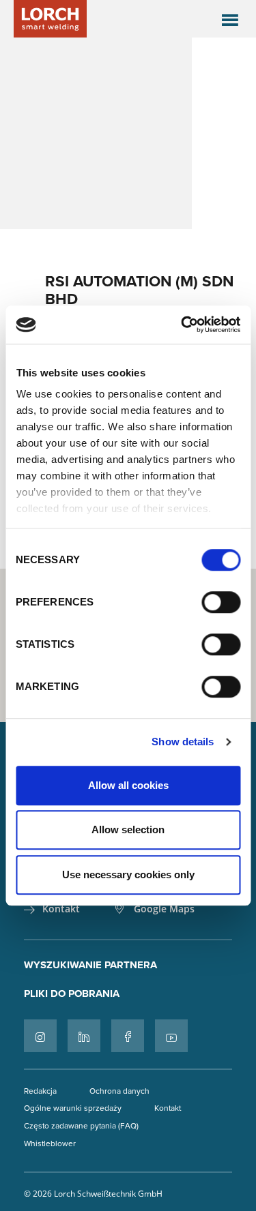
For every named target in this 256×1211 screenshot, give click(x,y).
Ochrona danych (119, 1090)
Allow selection (128, 829)
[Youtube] (171, 1035)
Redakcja (40, 1090)
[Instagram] (40, 1035)
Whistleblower (50, 1143)
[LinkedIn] (84, 1035)
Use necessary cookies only (128, 874)
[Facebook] (127, 1035)
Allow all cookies (128, 785)
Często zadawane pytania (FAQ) (81, 1125)
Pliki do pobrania (71, 993)
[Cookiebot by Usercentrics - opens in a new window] (182, 324)
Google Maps (164, 909)
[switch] (220, 602)
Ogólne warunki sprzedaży (73, 1107)
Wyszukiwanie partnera (90, 964)
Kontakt (61, 909)
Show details (183, 741)
